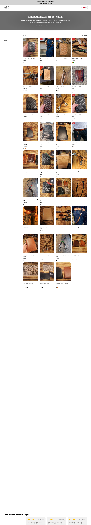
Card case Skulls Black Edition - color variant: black (23, 62)
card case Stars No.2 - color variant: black (42, 287)
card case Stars (75, 255)
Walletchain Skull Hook (45, 58)
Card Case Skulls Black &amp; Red (46, 199)
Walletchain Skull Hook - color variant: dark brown (26, 90)
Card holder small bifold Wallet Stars (62, 59)
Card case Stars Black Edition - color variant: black (23, 118)
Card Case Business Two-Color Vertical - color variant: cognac (25, 148)
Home (5, 34)
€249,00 (25, 60)
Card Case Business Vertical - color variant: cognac (57, 287)
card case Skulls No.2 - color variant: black (27, 287)
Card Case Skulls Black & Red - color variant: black (40, 204)
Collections (9, 34)
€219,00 (73, 60)
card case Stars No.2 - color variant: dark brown (41, 287)
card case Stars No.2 (44, 283)
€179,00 (57, 116)
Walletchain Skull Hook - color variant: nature (25, 90)
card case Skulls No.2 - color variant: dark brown (26, 287)
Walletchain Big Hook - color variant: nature (56, 118)
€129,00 (25, 202)
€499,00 (57, 146)
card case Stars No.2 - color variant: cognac (40, 287)
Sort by (24, 35)
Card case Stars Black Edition (29, 114)
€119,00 (73, 144)
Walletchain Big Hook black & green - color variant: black (56, 260)
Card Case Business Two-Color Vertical (30, 143)
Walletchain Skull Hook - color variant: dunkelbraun (40, 62)
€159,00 (25, 146)
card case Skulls (59, 199)
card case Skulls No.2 (28, 283)
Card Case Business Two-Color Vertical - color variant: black (23, 148)
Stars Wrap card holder (28, 171)
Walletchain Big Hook (60, 114)
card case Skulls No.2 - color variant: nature (23, 287)
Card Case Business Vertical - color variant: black (56, 287)
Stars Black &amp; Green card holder (46, 171)
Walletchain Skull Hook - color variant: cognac (72, 62)
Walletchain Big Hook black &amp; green (63, 256)
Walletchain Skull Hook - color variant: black (23, 90)
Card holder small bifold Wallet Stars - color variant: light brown (56, 64)
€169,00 (41, 60)
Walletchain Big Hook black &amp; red (30, 199)
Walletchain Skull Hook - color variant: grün (73, 62)
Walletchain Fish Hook (44, 255)
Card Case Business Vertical (62, 283)
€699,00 (57, 62)
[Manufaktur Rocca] (7, 7)
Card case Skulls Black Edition (29, 58)
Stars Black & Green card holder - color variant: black (40, 176)
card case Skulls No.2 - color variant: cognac (25, 287)
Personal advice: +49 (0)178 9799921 (45, 1)
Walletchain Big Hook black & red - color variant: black (23, 204)
